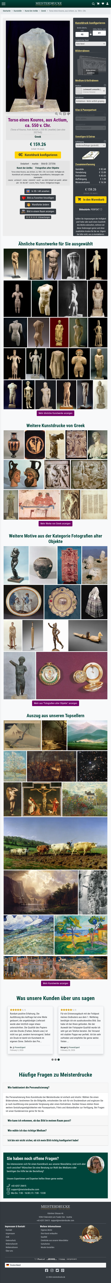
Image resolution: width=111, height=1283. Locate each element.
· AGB (7, 1237)
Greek (43, 11)
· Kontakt (8, 1230)
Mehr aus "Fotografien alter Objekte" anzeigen (55, 703)
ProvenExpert (20, 1047)
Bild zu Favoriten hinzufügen (39, 197)
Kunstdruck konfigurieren (40, 155)
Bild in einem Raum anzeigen (39, 211)
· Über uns (9, 1251)
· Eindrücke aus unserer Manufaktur (54, 1240)
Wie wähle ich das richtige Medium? (27, 1130)
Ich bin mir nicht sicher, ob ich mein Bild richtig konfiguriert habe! (43, 1140)
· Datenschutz (10, 1240)
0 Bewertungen (43, 217)
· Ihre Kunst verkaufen (49, 1233)
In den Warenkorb (92, 199)
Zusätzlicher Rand (81, 40)
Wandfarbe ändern (39, 204)
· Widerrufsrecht (11, 1244)
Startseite (7, 11)
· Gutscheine (45, 1244)
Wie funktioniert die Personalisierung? (28, 1087)
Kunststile (18, 11)
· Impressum (10, 1233)
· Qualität (43, 1237)
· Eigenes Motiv (46, 1230)
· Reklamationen (11, 1247)
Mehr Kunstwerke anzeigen (55, 983)
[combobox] (90, 44)
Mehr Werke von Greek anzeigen (55, 523)
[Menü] (3, 4)
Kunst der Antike (31, 11)
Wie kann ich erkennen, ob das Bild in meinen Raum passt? (39, 1120)
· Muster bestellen (47, 1247)
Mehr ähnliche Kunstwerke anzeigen (55, 413)
